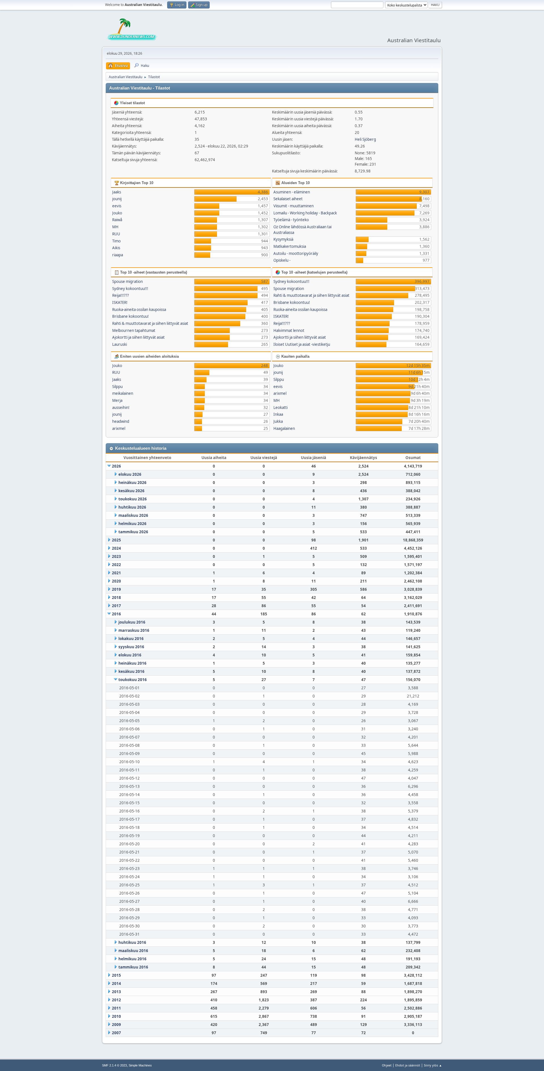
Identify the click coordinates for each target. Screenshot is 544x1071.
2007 (116, 1032)
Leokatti (280, 407)
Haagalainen (284, 428)
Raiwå (117, 219)
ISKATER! (120, 302)
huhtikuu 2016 (132, 942)
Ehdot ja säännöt (407, 1065)
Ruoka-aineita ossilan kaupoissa (139, 309)
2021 (116, 572)
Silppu (117, 386)
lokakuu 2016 (131, 638)
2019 (116, 589)
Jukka (278, 421)
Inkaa (278, 414)
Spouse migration (127, 281)
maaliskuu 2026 (133, 515)
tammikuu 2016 (133, 967)
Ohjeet (387, 1065)
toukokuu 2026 (132, 499)
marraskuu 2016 (133, 630)
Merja (117, 400)
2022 (116, 564)
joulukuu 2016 (131, 622)
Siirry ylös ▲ (433, 1065)
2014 (116, 983)
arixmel (118, 428)
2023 (116, 556)
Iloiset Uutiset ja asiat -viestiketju (301, 344)
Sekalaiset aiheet (288, 198)
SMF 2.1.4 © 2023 (114, 1065)
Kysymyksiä (283, 239)
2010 (116, 1016)
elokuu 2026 (129, 474)
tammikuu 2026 (133, 531)
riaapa (117, 254)
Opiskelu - (281, 260)
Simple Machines (140, 1065)
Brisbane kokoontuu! (130, 316)
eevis (116, 205)
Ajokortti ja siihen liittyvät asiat (138, 337)
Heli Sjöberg (365, 139)
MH (115, 226)
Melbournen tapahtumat (133, 330)
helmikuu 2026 (132, 523)
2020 (116, 581)
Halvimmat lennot (288, 330)
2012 (116, 999)
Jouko (117, 213)
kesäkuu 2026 (131, 490)
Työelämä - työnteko (291, 219)
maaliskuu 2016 (133, 950)
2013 (116, 991)
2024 (116, 548)
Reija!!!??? (120, 295)
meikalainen (122, 393)
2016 (116, 613)
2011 (116, 1008)
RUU (116, 233)
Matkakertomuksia (289, 246)
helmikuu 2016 (132, 958)
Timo (116, 241)
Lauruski (119, 344)
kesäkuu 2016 (131, 671)
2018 (116, 597)
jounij (117, 198)
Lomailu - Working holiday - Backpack (305, 213)
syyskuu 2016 (131, 646)
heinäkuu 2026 (132, 482)
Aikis (116, 247)
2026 (116, 466)
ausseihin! (120, 407)
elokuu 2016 (129, 655)
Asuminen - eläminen (291, 192)
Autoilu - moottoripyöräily (295, 253)
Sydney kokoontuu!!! (130, 288)
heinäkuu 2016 (132, 663)
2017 (116, 605)
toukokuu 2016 (132, 679)
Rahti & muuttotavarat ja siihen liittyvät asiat (150, 323)
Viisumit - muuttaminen (293, 205)
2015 (116, 975)
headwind (120, 421)
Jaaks (116, 192)
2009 (116, 1024)
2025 (116, 540)
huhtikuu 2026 (132, 507)
